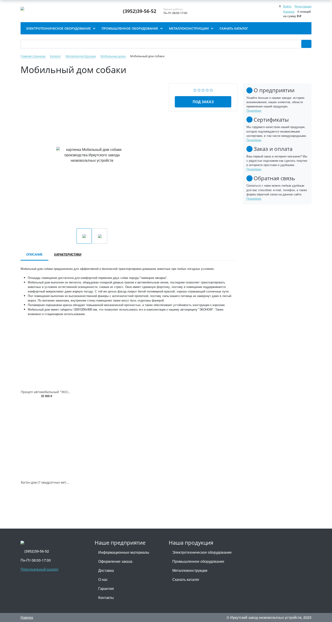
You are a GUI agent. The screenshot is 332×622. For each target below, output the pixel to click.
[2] (199, 89)
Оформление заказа (115, 561)
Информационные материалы (123, 552)
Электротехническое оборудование (202, 552)
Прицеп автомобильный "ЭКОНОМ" (49, 392)
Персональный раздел (39, 569)
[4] (207, 89)
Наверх (27, 617)
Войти (287, 6)
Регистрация (303, 6)
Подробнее (253, 110)
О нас (103, 579)
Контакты (106, 597)
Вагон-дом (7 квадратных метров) (47, 482)
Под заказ (203, 101)
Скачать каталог (185, 579)
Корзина (288, 11)
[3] (203, 89)
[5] (211, 89)
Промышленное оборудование (198, 561)
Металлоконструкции (189, 570)
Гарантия (106, 588)
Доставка (106, 570)
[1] (195, 89)
